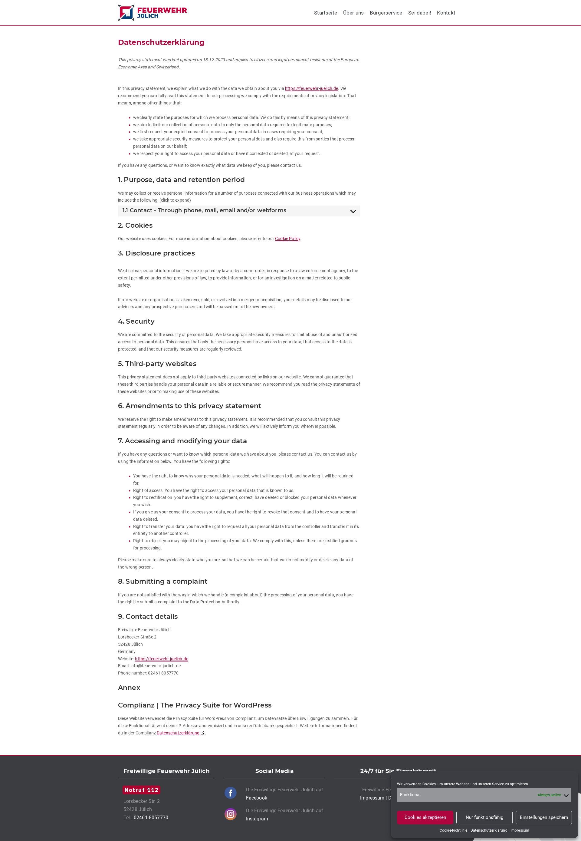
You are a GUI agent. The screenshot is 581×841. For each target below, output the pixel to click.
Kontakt (446, 13)
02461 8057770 (151, 817)
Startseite (325, 13)
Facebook (256, 798)
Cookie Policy (287, 238)
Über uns (353, 13)
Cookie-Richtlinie (454, 830)
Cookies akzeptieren (425, 817)
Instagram (257, 819)
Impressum (519, 830)
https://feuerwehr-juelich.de (311, 88)
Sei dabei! (419, 13)
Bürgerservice (386, 13)
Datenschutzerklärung (489, 830)
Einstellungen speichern (544, 817)
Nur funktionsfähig (484, 817)
